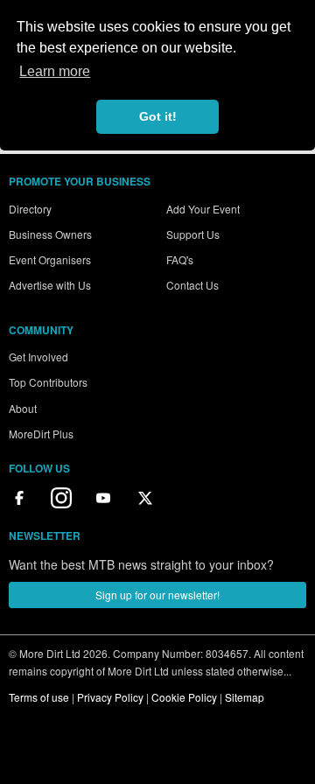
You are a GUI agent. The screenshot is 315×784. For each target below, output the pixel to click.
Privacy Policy (110, 697)
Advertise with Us (50, 284)
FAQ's (179, 259)
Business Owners (50, 234)
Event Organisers (50, 259)
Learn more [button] (54, 71)
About (23, 408)
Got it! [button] (158, 116)
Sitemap (244, 697)
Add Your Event (203, 208)
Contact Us (192, 284)
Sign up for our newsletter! (157, 594)
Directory (30, 208)
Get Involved (38, 356)
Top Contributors (48, 381)
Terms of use (39, 697)
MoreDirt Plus (41, 433)
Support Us (193, 234)
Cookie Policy (184, 697)
